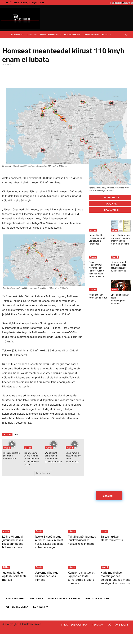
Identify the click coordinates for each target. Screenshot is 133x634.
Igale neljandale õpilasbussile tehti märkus (14, 576)
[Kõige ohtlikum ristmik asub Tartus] (99, 285)
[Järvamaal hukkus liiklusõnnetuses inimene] (50, 560)
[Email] (21, 79)
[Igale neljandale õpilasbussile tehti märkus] (17, 560)
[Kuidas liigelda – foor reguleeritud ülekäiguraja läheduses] (99, 226)
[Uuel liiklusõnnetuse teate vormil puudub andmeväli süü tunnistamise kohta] (121, 226)
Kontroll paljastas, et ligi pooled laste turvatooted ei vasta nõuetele (81, 578)
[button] (126, 34)
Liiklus (28, 448)
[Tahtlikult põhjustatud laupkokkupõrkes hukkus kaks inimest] (83, 524)
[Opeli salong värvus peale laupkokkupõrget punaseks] (121, 285)
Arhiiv (114, 289)
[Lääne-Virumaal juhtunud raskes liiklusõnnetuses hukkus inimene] (121, 253)
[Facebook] (5, 79)
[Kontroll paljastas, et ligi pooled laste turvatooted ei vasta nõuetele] (83, 560)
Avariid (7, 448)
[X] (13, 79)
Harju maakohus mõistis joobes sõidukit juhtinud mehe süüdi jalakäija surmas (115, 578)
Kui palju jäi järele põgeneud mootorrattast (11, 456)
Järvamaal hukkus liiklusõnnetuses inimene (46, 576)
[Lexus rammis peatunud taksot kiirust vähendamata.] (74, 444)
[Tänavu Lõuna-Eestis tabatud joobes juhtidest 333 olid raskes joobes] (33, 444)
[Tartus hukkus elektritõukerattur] (116, 524)
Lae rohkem (42, 473)
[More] (29, 79)
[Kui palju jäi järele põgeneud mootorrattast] (12, 444)
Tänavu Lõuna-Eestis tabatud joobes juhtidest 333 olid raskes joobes (31, 459)
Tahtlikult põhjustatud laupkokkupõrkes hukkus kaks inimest (82, 540)
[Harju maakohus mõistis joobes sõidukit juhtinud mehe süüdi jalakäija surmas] (116, 560)
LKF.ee (114, 230)
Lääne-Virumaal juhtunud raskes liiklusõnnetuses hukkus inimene (12, 542)
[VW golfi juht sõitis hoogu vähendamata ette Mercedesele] (53, 444)
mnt (16, 434)
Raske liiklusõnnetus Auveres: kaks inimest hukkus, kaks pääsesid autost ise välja (49, 542)
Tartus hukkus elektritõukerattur (112, 538)
